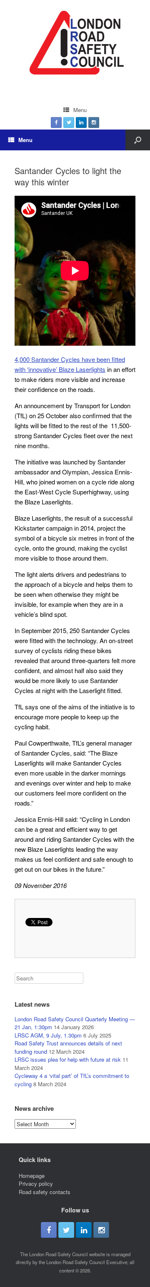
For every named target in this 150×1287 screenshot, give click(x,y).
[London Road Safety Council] (75, 45)
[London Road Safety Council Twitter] (68, 122)
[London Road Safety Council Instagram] (93, 122)
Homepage (32, 1176)
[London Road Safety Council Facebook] (56, 122)
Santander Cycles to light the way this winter (68, 176)
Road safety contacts (44, 1192)
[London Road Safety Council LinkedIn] (81, 122)
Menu (80, 110)
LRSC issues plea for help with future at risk (68, 1059)
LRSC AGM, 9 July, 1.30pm (48, 1035)
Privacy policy (36, 1183)
